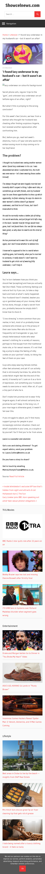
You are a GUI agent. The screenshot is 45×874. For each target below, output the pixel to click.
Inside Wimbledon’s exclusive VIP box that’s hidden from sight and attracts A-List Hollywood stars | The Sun (22, 490)
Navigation (11, 23)
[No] (42, 863)
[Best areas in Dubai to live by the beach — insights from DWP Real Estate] (22, 770)
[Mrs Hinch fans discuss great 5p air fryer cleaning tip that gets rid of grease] (22, 806)
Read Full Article (16, 476)
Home (5, 34)
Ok (22, 868)
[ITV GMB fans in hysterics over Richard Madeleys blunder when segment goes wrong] (22, 604)
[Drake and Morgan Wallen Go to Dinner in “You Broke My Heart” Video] (22, 649)
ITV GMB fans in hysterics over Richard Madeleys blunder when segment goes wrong (19, 612)
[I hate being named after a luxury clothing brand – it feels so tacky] (22, 839)
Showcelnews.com (23, 5)
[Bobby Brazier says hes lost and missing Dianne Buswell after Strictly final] (22, 571)
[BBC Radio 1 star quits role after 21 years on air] (22, 537)
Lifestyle (13, 34)
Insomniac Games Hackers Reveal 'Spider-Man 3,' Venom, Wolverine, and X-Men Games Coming (22, 722)
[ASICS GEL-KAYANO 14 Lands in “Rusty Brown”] (22, 682)
